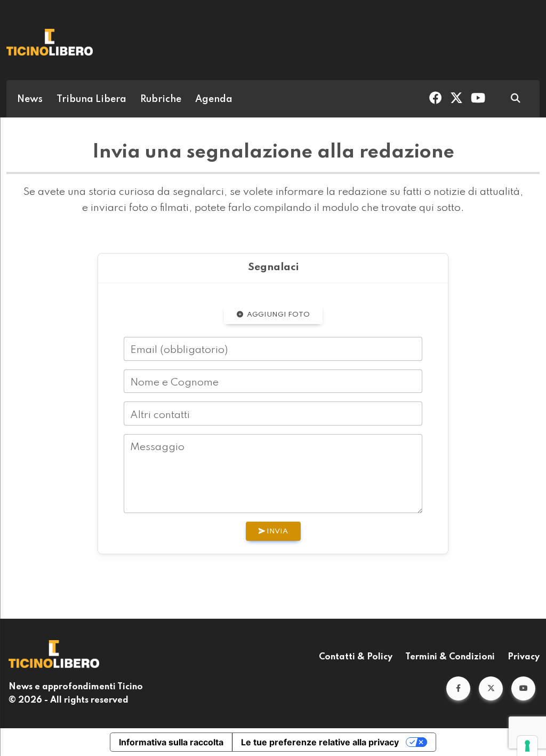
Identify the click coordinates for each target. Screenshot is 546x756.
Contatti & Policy (355, 657)
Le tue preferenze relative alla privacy (320, 742)
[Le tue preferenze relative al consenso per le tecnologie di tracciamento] (527, 746)
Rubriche (160, 99)
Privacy (524, 657)
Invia (276, 531)
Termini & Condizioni (450, 657)
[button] (458, 688)
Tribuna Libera (91, 99)
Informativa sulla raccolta (171, 742)
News (30, 99)
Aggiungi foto (277, 314)
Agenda (213, 99)
